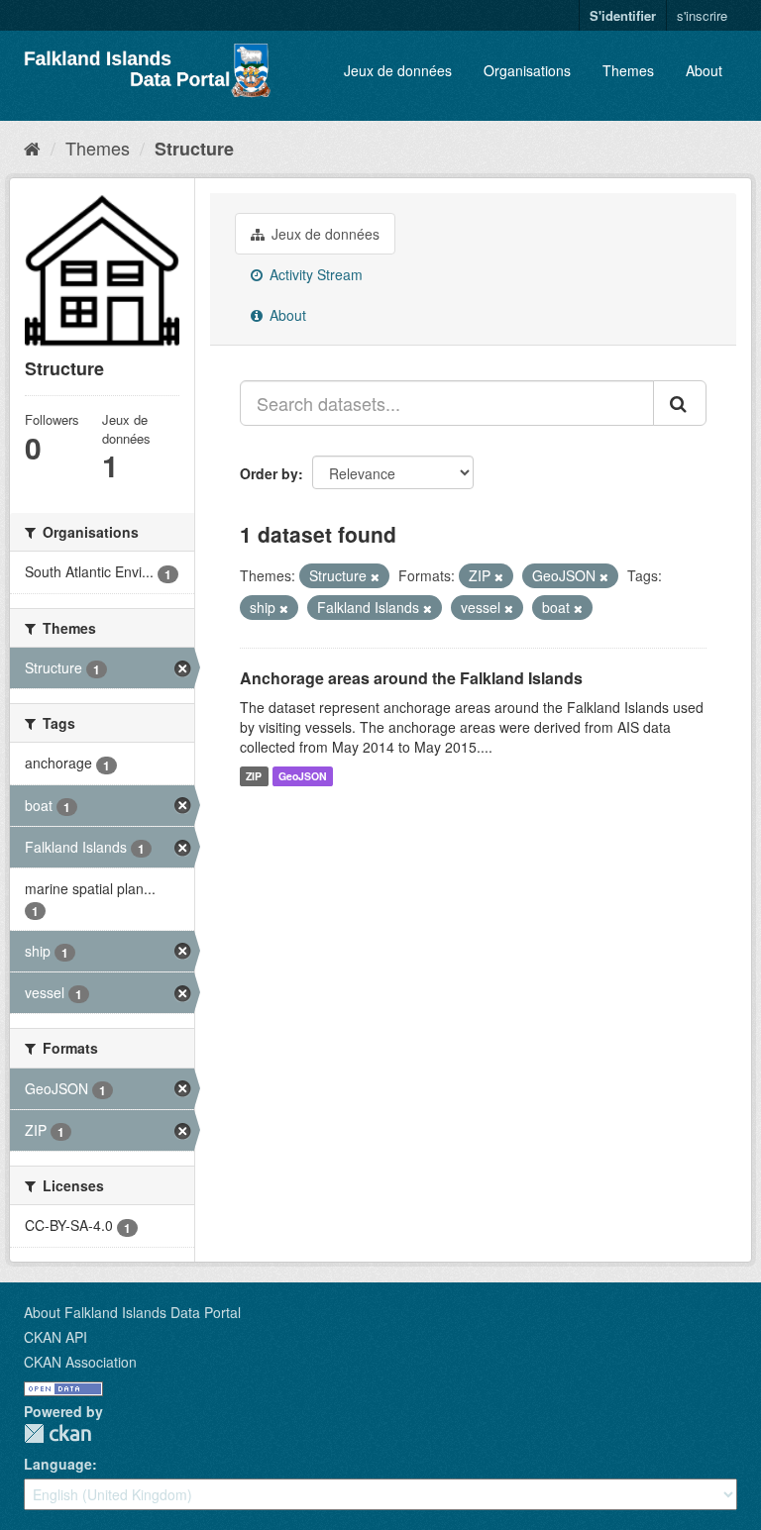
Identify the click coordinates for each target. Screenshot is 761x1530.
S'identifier (623, 15)
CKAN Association (80, 1362)
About (704, 70)
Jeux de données (398, 70)
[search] (680, 403)
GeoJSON (302, 775)
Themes (628, 70)
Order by (269, 473)
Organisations (527, 70)
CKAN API (55, 1337)
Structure (194, 148)
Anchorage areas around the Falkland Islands (411, 677)
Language (58, 1464)
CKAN (57, 1433)
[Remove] (375, 576)
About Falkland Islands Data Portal (132, 1312)
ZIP (254, 775)
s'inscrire (702, 15)
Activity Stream (314, 274)
